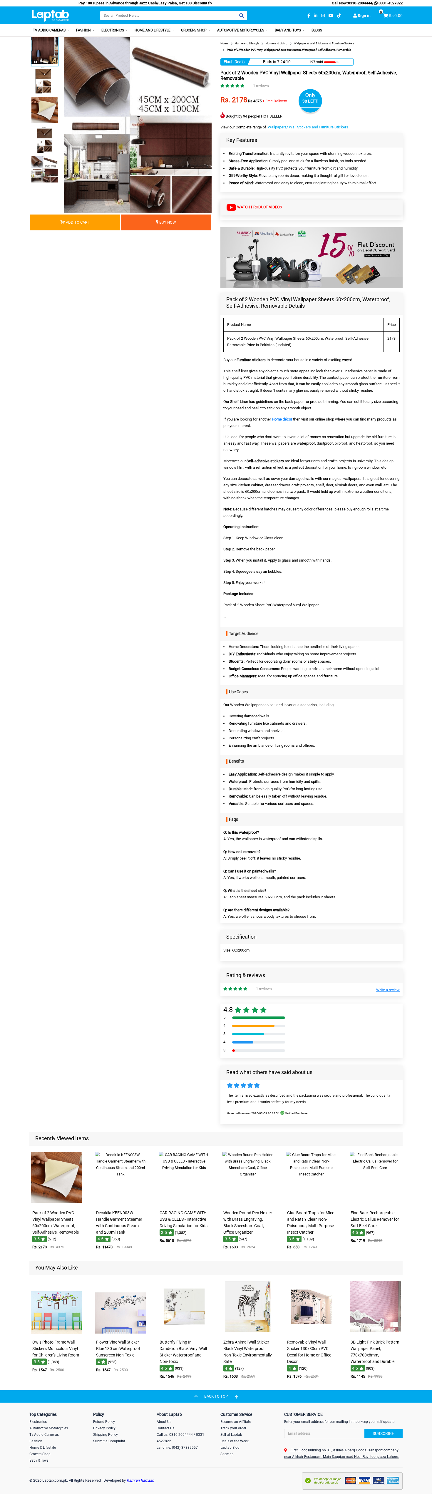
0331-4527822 (390, 3)
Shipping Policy (105, 1435)
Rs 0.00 (396, 15)
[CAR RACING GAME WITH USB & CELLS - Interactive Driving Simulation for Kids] (184, 1203)
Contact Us (165, 1428)
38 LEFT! (310, 101)
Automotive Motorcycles (241, 30)
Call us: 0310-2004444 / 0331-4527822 (181, 1438)
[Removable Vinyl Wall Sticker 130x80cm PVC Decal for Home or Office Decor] (311, 1332)
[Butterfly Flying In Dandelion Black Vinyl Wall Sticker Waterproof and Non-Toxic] (184, 1332)
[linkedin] (315, 16)
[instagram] (323, 16)
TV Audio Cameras (49, 30)
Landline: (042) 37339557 (177, 1448)
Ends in (269, 61)
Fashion (84, 30)
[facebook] (308, 16)
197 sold (314, 62)
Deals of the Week (234, 1441)
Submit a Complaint (109, 1441)
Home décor (282, 419)
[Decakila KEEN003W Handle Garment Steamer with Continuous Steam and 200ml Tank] (120, 1203)
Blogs (317, 30)
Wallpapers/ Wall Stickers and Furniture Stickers (308, 127)
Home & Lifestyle (42, 1448)
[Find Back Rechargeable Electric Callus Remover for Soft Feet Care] (375, 1203)
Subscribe (383, 1433)
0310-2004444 (360, 3)
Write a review (388, 990)
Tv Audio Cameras (44, 1435)
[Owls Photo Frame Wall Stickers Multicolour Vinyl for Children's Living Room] (56, 1332)
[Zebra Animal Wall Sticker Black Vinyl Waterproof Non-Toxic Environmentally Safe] (247, 1332)
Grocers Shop (194, 30)
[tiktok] (339, 16)
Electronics (113, 30)
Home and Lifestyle (153, 30)
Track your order (233, 1428)
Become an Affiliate (235, 1422)
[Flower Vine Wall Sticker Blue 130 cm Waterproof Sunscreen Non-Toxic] (120, 1332)
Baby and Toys (288, 30)
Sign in (364, 15)
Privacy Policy (104, 1428)
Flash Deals (234, 61)
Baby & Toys (38, 1460)
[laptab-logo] (50, 15)
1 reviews (261, 85)
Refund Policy (104, 1422)
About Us (164, 1422)
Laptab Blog (230, 1448)
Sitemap (227, 1454)
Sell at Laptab (231, 1435)
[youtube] (331, 16)
